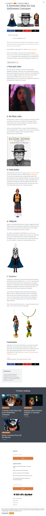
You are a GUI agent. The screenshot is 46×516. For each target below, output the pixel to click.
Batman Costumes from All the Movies (21, 473)
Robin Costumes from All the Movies (11, 436)
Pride (29, 359)
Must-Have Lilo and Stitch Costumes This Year (22, 475)
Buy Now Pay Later (6, 407)
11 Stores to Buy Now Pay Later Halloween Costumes (12, 413)
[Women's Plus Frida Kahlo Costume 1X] (17, 217)
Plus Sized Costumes (22, 359)
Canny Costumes (32, 49)
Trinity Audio (19, 38)
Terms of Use (15, 502)
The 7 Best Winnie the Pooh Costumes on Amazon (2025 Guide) (21, 479)
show (16, 62)
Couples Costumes (11, 359)
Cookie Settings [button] (5, 513)
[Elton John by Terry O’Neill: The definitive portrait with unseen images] (19, 166)
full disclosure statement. (8, 380)
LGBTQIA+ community (27, 76)
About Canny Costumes (17, 498)
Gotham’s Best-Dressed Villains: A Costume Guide (33, 413)
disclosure (13, 45)
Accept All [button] (11, 513)
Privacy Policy (15, 500)
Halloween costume (30, 172)
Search (23, 458)
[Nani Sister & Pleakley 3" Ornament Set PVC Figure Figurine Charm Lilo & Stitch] (22, 338)
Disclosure (15, 504)
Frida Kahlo (34, 174)
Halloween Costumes (28, 407)
